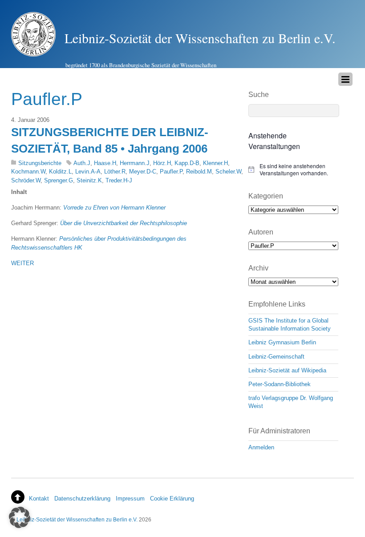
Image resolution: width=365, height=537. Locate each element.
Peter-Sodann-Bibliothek (279, 384)
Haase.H (105, 163)
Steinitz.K (89, 180)
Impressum (130, 498)
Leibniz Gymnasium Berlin (282, 342)
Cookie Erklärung (172, 498)
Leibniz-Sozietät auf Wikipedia (287, 370)
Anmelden (261, 447)
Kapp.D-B (186, 163)
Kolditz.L (60, 171)
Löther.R (115, 171)
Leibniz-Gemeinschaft (276, 356)
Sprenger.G (58, 180)
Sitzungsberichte (39, 163)
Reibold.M (199, 171)
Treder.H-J (118, 180)
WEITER (22, 263)
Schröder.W (26, 180)
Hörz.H (162, 163)
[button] (19, 517)
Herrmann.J (135, 163)
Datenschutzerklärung (82, 498)
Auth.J (81, 163)
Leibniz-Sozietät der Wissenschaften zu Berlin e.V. (77, 519)
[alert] (293, 169)
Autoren (260, 232)
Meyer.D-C (142, 171)
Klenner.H (215, 163)
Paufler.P (171, 171)
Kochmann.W (28, 171)
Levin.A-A (88, 171)
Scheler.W (228, 171)
